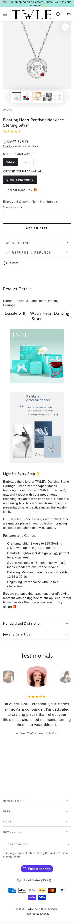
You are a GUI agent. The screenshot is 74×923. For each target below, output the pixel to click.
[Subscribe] (68, 844)
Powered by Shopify (37, 914)
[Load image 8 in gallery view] (57, 96)
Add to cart (37, 228)
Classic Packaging (20, 179)
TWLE (30, 908)
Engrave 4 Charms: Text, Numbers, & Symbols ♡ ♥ (30, 204)
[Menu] (5, 14)
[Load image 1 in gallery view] (16, 96)
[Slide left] (4, 96)
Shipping (8, 146)
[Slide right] (69, 96)
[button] (58, 14)
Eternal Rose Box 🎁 (21, 189)
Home (6, 110)
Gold (26, 162)
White (10, 162)
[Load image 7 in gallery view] (47, 96)
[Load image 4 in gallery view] (37, 96)
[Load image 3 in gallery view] (26, 96)
